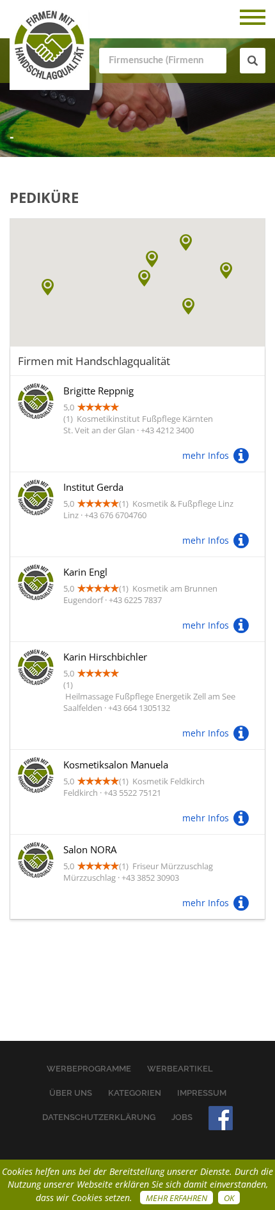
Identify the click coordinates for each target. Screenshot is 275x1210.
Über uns (70, 1093)
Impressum (201, 1093)
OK (229, 1198)
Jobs (181, 1117)
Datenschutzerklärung (98, 1117)
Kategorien (134, 1093)
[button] (188, 306)
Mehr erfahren (176, 1198)
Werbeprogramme (89, 1068)
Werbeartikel (180, 1068)
